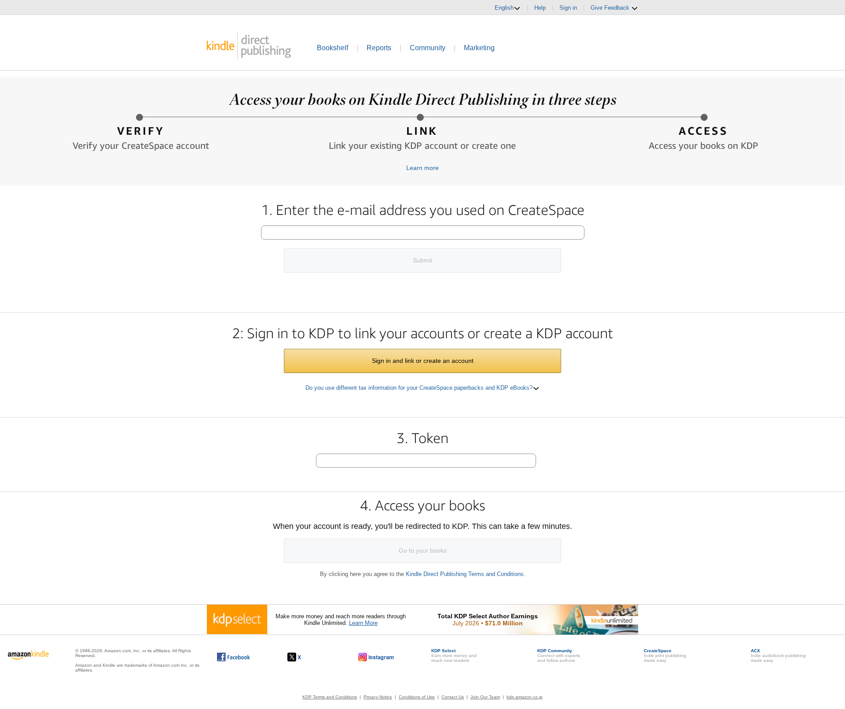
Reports (379, 48)
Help (540, 7)
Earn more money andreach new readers (454, 655)
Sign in (568, 7)
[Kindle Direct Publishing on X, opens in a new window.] (303, 657)
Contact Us (452, 696)
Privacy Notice (378, 696)
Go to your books (423, 550)
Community (427, 48)
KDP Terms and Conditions (329, 696)
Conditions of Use (417, 696)
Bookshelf (332, 48)
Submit (422, 260)
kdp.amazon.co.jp (525, 696)
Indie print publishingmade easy (665, 655)
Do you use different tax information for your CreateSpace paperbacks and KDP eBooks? (419, 387)
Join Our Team (485, 696)
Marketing (479, 48)
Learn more (422, 167)
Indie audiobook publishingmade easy (778, 655)
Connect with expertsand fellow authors (558, 655)
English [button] (504, 7)
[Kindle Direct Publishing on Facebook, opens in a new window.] (233, 657)
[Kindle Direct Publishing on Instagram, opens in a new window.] (376, 657)
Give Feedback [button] (611, 7)
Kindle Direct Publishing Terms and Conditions (465, 574)
